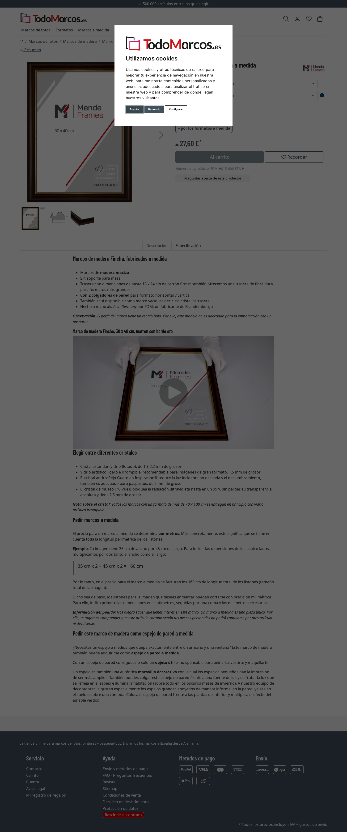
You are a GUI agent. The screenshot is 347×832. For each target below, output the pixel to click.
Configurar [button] (176, 109)
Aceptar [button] (135, 109)
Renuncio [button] (154, 109)
